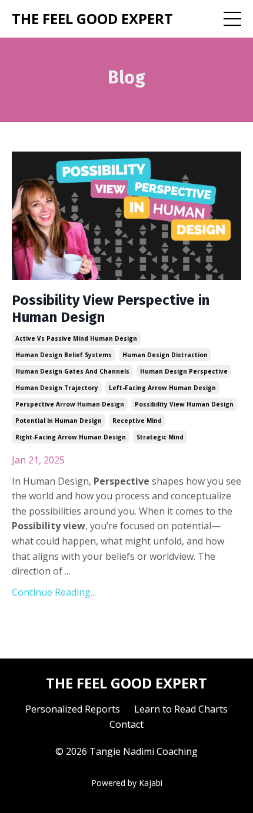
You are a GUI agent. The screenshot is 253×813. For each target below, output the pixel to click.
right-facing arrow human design (70, 437)
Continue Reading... (54, 592)
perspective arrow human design (69, 404)
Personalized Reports (72, 709)
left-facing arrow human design (162, 388)
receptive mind (137, 420)
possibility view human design (184, 404)
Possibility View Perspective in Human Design (110, 308)
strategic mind (160, 437)
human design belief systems (63, 355)
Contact (126, 724)
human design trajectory (56, 388)
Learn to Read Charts (181, 709)
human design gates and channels (72, 371)
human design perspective (184, 371)
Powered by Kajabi (126, 782)
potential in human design (58, 420)
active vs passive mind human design (76, 338)
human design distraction (165, 355)
